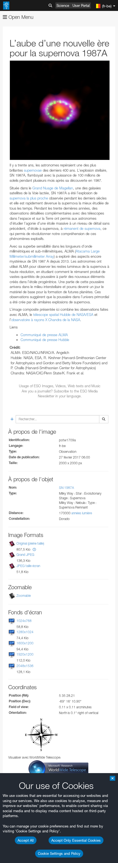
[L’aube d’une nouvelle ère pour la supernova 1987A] (59, 110)
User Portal (81, 5)
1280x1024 (24, 632)
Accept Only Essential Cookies (76, 840)
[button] (34, 549)
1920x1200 (24, 655)
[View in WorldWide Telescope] (58, 768)
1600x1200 (24, 643)
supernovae (33, 170)
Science (63, 5)
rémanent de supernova (82, 228)
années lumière (81, 513)
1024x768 (24, 621)
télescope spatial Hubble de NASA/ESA (63, 314)
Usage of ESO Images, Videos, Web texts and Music (59, 386)
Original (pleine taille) (30, 543)
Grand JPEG (25, 555)
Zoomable (23, 596)
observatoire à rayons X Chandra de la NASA (45, 320)
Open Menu (20, 17)
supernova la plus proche (29, 198)
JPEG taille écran (28, 566)
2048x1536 (24, 666)
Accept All (26, 840)
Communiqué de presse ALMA (44, 335)
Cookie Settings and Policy (59, 853)
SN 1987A (66, 488)
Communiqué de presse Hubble (45, 339)
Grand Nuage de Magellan (52, 188)
